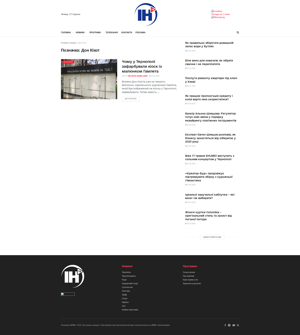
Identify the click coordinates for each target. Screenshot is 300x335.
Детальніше (131, 99)
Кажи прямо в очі (190, 280)
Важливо (68, 62)
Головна (66, 32)
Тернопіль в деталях (192, 283)
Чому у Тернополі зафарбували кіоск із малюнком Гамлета (142, 66)
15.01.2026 (191, 68)
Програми (95, 32)
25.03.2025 (191, 223)
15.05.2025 (191, 164)
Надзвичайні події (130, 283)
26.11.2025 (191, 86)
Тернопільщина (129, 276)
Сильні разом (189, 272)
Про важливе (188, 276)
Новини (80, 32)
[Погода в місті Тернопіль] (225, 11)
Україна (125, 302)
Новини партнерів (130, 310)
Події (124, 280)
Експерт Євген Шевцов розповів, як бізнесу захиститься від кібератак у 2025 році (210, 138)
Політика (126, 291)
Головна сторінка (68, 43)
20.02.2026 (191, 51)
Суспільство (127, 287)
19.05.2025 (191, 146)
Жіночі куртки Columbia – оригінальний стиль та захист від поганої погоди (208, 216)
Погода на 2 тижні (220, 14)
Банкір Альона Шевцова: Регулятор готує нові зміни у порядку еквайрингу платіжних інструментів (210, 117)
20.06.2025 (191, 103)
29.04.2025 (191, 202)
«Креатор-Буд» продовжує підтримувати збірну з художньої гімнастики (208, 177)
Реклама (140, 32)
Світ (124, 306)
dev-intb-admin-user (138, 76)
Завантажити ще (212, 237)
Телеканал (112, 32)
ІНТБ (73, 325)
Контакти (126, 32)
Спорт (125, 298)
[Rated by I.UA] (68, 295)
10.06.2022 (155, 76)
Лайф (124, 295)
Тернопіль (126, 272)
